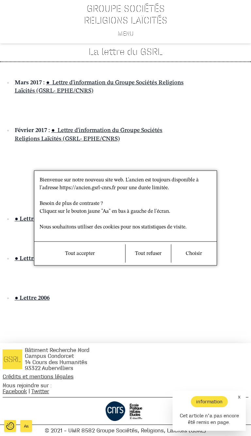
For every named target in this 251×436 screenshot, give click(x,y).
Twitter (40, 391)
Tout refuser (148, 253)
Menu (126, 33)
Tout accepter (80, 253)
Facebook (15, 391)
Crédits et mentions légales (38, 376)
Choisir (194, 253)
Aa (26, 426)
